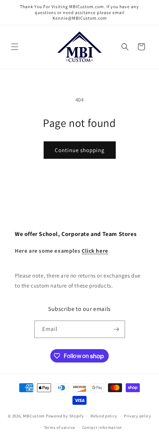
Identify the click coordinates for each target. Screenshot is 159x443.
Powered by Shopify (65, 416)
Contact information (102, 427)
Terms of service (59, 427)
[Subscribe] (116, 329)
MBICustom (34, 416)
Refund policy (104, 416)
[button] (15, 47)
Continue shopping (80, 150)
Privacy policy (137, 416)
